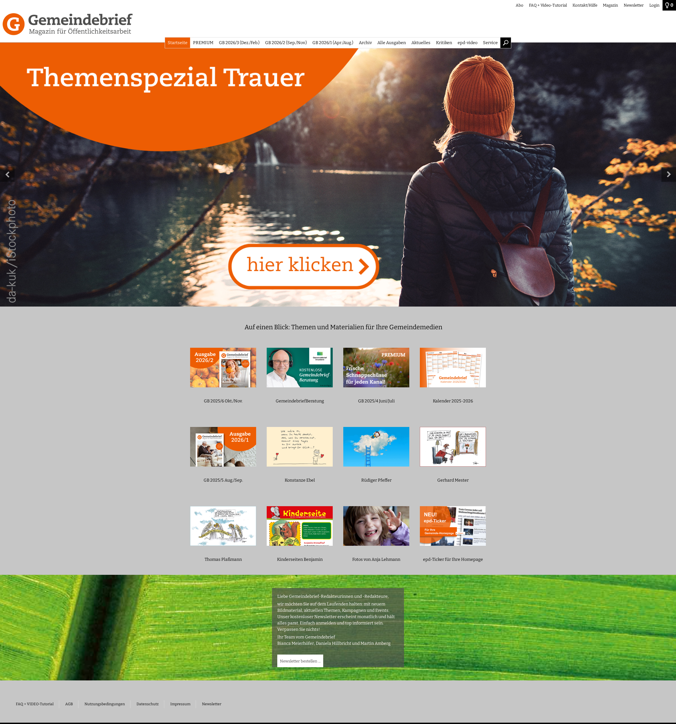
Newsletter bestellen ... (300, 661)
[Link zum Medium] (338, 175)
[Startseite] (338, 26)
